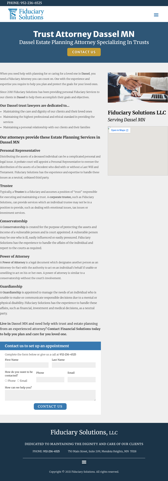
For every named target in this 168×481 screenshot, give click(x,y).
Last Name (58, 359)
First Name (11, 359)
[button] (156, 15)
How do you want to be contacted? (19, 373)
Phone (12, 380)
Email (23, 380)
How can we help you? (18, 387)
